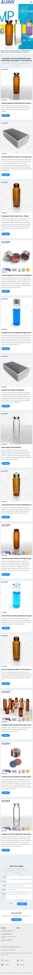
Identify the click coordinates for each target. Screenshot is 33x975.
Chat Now (16, 919)
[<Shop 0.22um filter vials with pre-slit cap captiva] (24, 935)
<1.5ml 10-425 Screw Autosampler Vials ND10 (8, 937)
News (6, 50)
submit (11, 903)
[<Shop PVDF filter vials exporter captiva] (24, 932)
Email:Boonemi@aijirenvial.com (11, 947)
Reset (22, 903)
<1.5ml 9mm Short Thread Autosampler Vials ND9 (7, 934)
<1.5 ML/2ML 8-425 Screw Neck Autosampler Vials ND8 (8, 931)
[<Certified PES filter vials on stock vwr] (24, 934)
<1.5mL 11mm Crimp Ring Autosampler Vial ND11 (6, 940)
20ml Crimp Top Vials (14, 50)
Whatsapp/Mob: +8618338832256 (8, 950)
